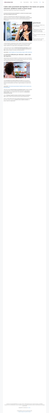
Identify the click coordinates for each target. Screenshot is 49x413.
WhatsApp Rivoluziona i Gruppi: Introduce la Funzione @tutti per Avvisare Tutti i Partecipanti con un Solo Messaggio (39, 30)
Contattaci (29, 407)
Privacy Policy (26, 411)
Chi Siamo (19, 411)
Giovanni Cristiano (16, 10)
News (24, 10)
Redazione (22, 411)
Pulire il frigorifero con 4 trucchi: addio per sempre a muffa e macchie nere (20, 52)
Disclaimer (29, 411)
